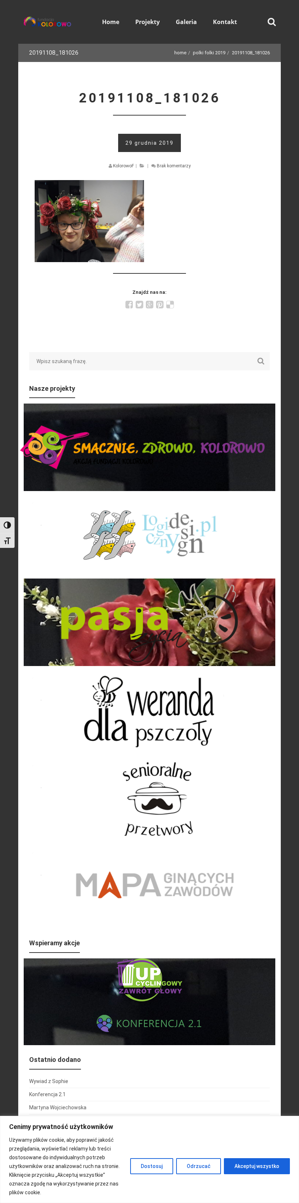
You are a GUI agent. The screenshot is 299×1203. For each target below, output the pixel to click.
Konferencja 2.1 (47, 1094)
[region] (149, 1159)
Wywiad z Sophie (48, 1081)
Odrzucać (198, 1166)
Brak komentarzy (174, 165)
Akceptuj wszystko (256, 1166)
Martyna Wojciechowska (57, 1107)
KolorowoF (123, 165)
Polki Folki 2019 (209, 52)
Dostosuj (152, 1166)
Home (180, 52)
